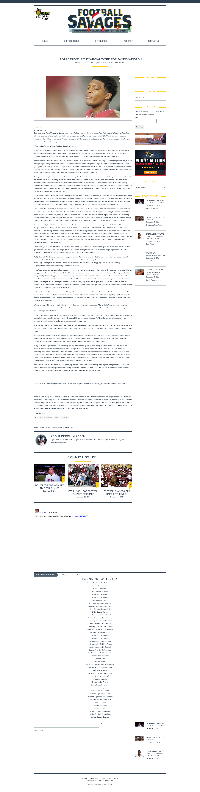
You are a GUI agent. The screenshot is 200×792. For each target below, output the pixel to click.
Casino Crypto (100, 659)
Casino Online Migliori (100, 586)
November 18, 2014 (117, 63)
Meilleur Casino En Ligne (100, 717)
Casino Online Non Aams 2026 (100, 699)
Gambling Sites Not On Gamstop (100, 606)
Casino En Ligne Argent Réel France (100, 697)
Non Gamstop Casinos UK (100, 609)
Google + (109, 784)
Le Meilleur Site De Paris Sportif (100, 673)
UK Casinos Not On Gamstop (100, 603)
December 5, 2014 (49, 491)
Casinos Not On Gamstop (100, 594)
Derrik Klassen (81, 63)
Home (45, 41)
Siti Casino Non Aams (100, 592)
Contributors (71, 41)
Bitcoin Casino (100, 661)
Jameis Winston (56, 427)
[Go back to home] (100, 19)
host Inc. (109, 780)
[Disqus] (83, 537)
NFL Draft (101, 63)
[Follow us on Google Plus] (163, 1)
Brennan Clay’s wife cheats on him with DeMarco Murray (155, 236)
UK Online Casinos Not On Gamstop (100, 629)
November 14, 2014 (116, 497)
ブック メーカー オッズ (100, 676)
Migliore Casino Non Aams (100, 632)
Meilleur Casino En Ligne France (100, 618)
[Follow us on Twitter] (160, 1)
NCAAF (93, 63)
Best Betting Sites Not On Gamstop (100, 583)
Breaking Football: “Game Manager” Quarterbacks (155, 272)
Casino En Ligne (100, 688)
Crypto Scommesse (100, 679)
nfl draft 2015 (68, 427)
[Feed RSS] (154, 1)
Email (137, 117)
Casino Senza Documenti (100, 685)
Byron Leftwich (78, 341)
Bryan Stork (84, 209)
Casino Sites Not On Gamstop (100, 650)
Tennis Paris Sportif (100, 670)
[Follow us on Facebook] (157, 1)
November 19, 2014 (83, 497)
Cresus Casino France (100, 682)
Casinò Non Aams (100, 705)
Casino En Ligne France (100, 691)
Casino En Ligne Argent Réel (100, 711)
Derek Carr (40, 292)
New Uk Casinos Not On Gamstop (100, 653)
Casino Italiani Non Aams (100, 656)
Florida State (45, 427)
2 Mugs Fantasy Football (71, 575)
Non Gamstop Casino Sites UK (100, 615)
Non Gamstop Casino (100, 600)
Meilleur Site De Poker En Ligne (100, 667)
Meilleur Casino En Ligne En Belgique (100, 664)
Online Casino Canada (100, 612)
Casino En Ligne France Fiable (100, 694)
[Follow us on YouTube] (165, 1)
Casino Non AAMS (100, 589)
